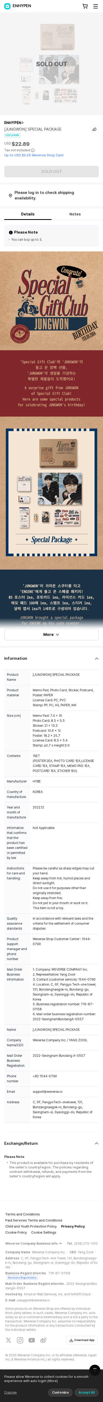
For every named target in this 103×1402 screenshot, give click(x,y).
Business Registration (22, 1277)
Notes (75, 214)
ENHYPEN (12, 123)
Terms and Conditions (22, 1214)
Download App (84, 1340)
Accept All (87, 1392)
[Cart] (85, 6)
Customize (60, 1392)
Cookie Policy (16, 1232)
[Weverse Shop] (7, 6)
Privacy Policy (73, 1226)
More (48, 634)
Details (28, 214)
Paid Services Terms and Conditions (33, 1220)
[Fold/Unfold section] (51, 658)
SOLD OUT (51, 171)
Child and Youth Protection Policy (31, 1226)
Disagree (10, 1392)
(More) (52, 1381)
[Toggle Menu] (95, 6)
